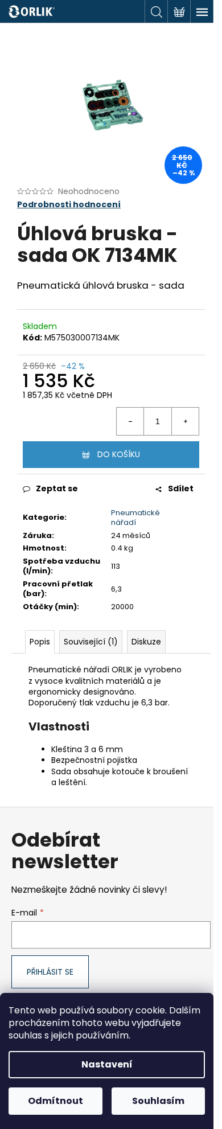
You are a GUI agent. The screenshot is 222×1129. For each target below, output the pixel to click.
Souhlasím (158, 1100)
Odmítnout (55, 1100)
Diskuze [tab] (146, 641)
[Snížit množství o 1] (130, 421)
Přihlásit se (50, 972)
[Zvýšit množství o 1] (185, 421)
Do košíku (118, 454)
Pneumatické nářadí (135, 517)
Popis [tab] (40, 641)
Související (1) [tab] (91, 641)
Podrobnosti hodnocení (69, 204)
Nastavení (107, 1064)
